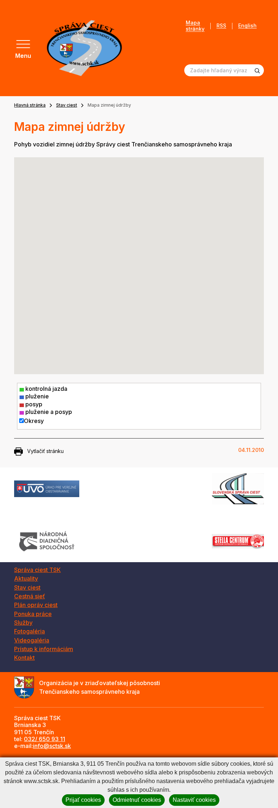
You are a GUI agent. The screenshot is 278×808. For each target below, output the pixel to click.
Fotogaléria (29, 631)
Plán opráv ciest (36, 604)
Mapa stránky (195, 26)
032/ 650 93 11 (44, 739)
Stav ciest (66, 105)
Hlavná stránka (30, 105)
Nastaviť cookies (194, 800)
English (247, 26)
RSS (221, 26)
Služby (23, 622)
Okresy (34, 421)
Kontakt (24, 657)
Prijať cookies (83, 800)
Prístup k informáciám (43, 649)
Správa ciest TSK (37, 569)
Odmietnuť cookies (137, 800)
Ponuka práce (33, 613)
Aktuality (26, 578)
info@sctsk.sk (52, 745)
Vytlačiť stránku (45, 451)
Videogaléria (31, 640)
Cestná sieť (29, 596)
